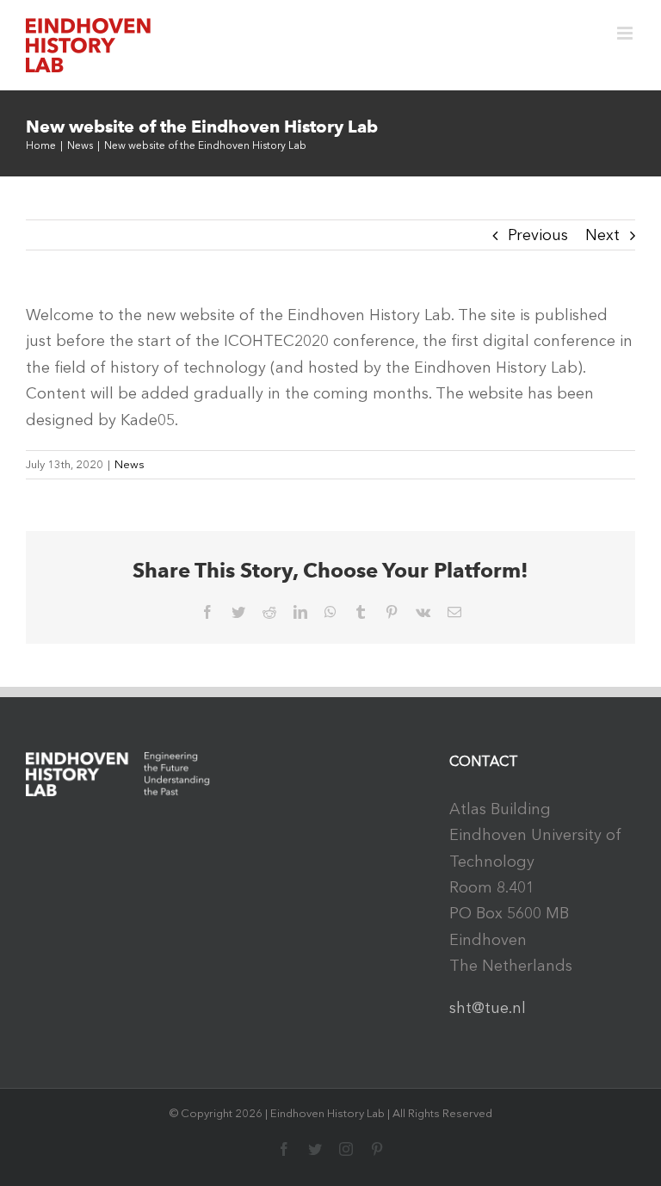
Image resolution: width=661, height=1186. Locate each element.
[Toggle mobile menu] (626, 33)
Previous (538, 234)
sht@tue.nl (487, 1007)
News (129, 464)
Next (602, 234)
